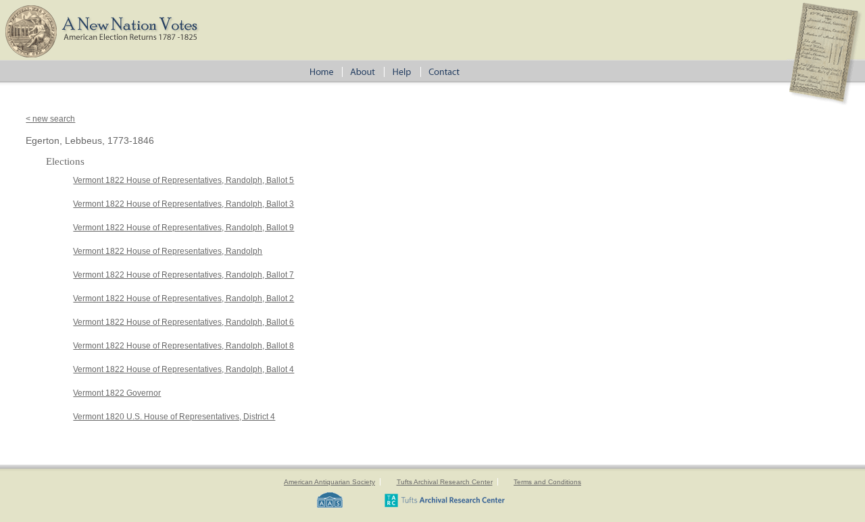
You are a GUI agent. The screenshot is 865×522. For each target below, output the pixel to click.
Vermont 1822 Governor (117, 393)
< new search (50, 119)
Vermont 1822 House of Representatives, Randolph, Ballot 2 (183, 298)
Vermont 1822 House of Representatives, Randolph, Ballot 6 (183, 322)
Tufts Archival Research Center (445, 482)
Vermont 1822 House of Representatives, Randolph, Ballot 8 (183, 345)
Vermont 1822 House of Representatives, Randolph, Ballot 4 (183, 369)
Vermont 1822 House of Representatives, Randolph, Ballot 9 (183, 227)
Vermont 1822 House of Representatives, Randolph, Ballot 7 (183, 275)
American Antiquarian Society (329, 482)
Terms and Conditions (547, 482)
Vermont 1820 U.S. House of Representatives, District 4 (174, 416)
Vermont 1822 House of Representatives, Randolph (167, 251)
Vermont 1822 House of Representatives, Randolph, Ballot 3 (183, 204)
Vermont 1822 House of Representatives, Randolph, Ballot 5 (183, 180)
